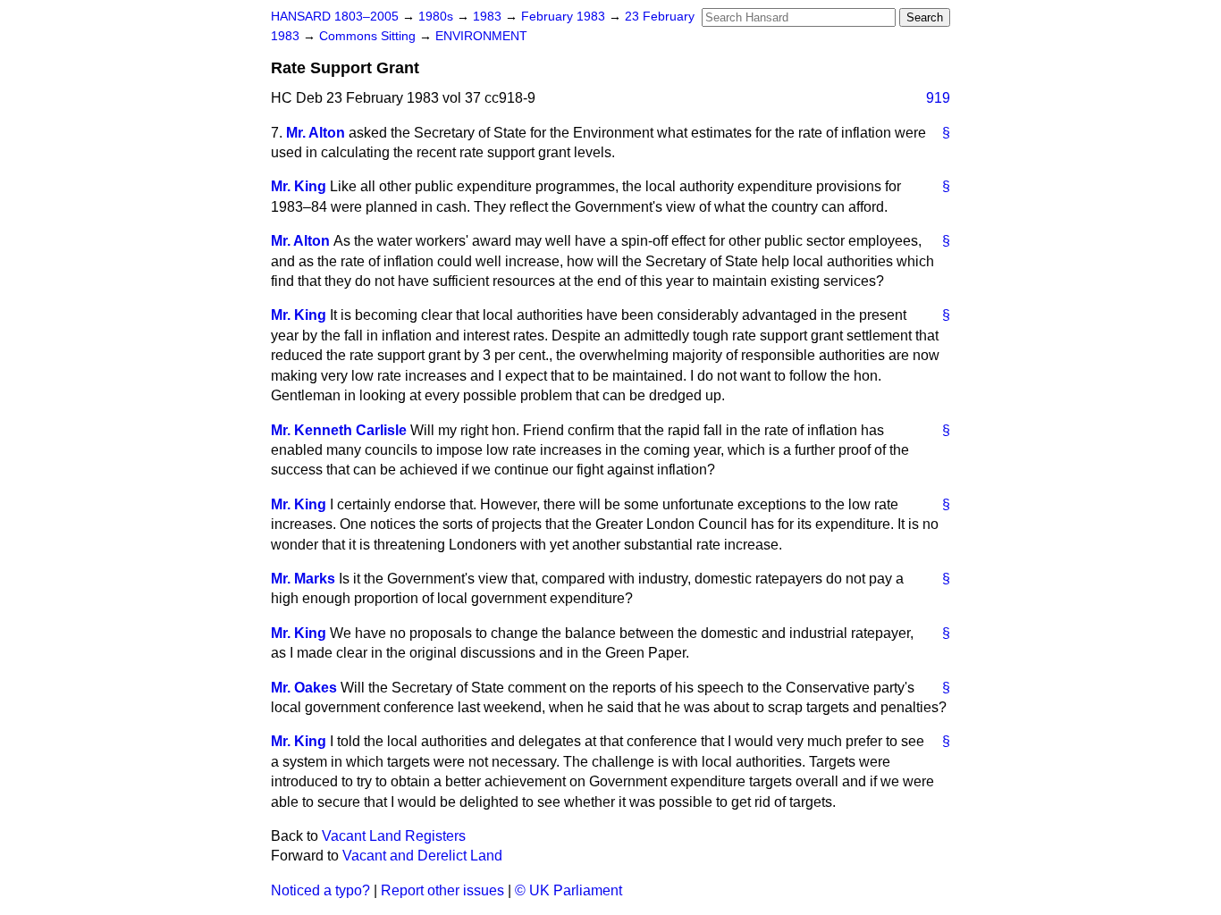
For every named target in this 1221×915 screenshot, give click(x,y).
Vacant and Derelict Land (422, 855)
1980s (437, 16)
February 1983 (565, 16)
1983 (489, 16)
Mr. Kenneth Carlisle (339, 430)
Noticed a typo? (320, 890)
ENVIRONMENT (481, 36)
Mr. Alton (315, 132)
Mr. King (298, 186)
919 (938, 97)
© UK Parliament (568, 890)
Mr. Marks (303, 578)
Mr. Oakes (304, 687)
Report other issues (442, 890)
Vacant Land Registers (394, 836)
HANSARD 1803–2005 (335, 16)
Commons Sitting (369, 36)
